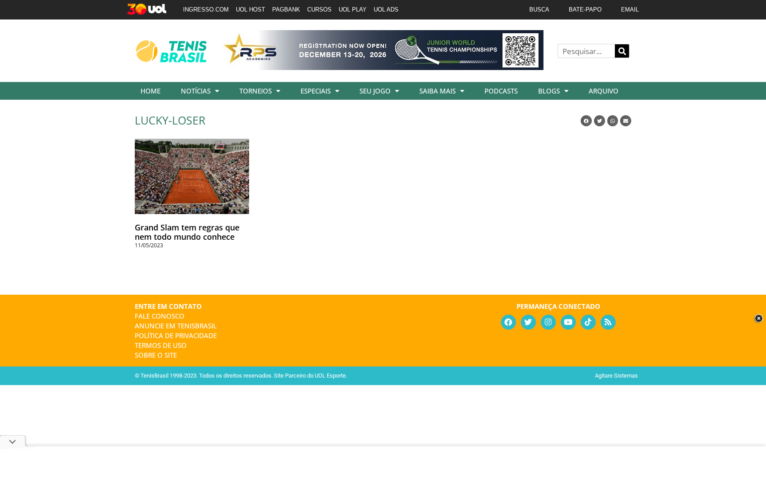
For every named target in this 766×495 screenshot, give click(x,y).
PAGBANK (286, 9)
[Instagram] (548, 322)
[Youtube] (568, 322)
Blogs (549, 90)
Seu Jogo (375, 90)
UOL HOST (250, 9)
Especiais (316, 90)
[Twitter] (528, 322)
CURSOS (319, 9)
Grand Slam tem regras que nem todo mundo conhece (187, 232)
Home (150, 90)
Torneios (255, 90)
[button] (586, 120)
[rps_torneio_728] (382, 67)
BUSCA (539, 9)
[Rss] (608, 322)
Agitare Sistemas (616, 375)
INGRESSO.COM (206, 9)
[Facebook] (508, 322)
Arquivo (603, 90)
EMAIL (630, 9)
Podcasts (501, 90)
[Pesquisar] (622, 51)
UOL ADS (386, 9)
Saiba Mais (437, 90)
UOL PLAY (353, 9)
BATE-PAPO (585, 9)
